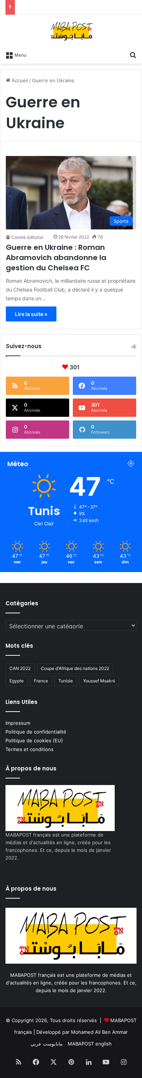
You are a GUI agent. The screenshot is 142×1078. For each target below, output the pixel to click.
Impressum (17, 723)
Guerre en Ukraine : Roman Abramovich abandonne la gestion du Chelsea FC (56, 257)
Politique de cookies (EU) (34, 740)
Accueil (19, 80)
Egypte (16, 680)
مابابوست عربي (47, 1044)
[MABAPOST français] (71, 31)
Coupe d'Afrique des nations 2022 (75, 668)
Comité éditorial (27, 237)
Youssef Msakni (99, 680)
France (41, 680)
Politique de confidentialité (35, 732)
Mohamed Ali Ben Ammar (99, 1032)
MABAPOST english (90, 1044)
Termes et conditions (29, 749)
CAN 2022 (20, 668)
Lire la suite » (31, 314)
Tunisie (65, 680)
